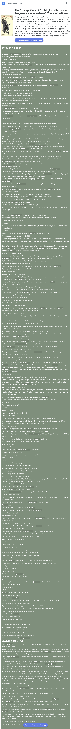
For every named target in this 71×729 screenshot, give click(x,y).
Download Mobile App (13, 3)
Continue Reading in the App (35, 725)
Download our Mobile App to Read (29, 40)
